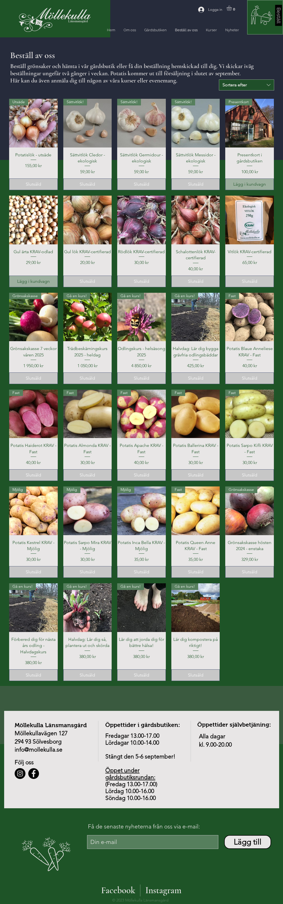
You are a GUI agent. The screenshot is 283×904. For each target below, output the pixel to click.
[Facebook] (33, 773)
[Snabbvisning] (33, 220)
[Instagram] (20, 773)
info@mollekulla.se (38, 749)
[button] (232, 8)
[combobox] (246, 84)
